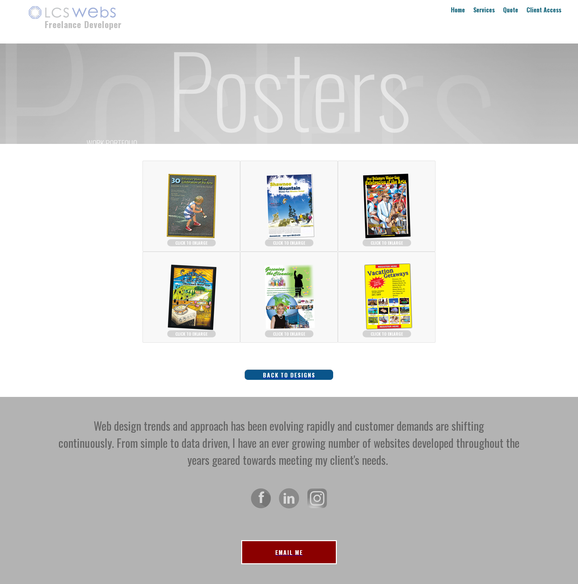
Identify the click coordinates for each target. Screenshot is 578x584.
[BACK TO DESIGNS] (289, 358)
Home (458, 9)
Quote (510, 9)
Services (484, 9)
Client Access (543, 9)
